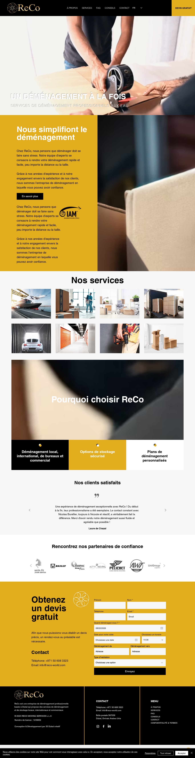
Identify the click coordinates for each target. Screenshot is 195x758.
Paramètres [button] (150, 753)
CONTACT (155, 720)
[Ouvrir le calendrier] (162, 628)
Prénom (97, 600)
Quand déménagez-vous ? (107, 623)
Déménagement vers (140, 646)
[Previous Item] (31, 565)
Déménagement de (103, 646)
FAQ (152, 713)
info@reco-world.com (52, 665)
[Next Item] (164, 565)
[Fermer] (191, 753)
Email (129, 611)
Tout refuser (165, 753)
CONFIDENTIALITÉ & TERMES (164, 723)
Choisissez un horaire (151, 635)
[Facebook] (103, 726)
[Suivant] (165, 510)
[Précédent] (29, 510)
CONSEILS (155, 717)
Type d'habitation (102, 657)
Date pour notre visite (103, 635)
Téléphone (98, 611)
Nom (129, 600)
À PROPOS (156, 707)
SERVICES (155, 710)
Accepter (182, 753)
